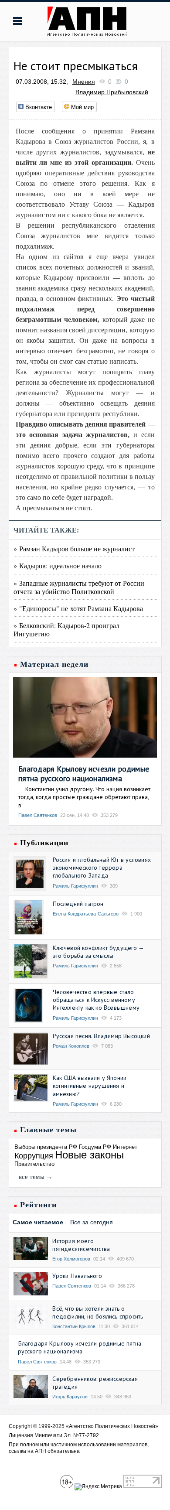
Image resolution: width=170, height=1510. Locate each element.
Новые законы (89, 1155)
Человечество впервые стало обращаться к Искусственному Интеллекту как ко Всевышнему (96, 999)
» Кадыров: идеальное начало (58, 565)
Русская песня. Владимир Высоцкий (101, 1036)
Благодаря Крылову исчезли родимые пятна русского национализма (84, 773)
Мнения (83, 81)
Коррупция (33, 1155)
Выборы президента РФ (45, 1147)
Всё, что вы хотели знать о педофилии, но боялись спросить (97, 1312)
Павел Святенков (37, 815)
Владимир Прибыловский (111, 92)
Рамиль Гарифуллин (75, 885)
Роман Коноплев (71, 1046)
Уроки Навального (77, 1276)
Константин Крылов (73, 1326)
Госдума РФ (95, 1147)
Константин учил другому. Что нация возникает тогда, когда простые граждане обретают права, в (84, 797)
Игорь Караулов (70, 1396)
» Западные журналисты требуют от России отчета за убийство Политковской (79, 587)
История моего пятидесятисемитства (81, 1245)
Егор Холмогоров (71, 1258)
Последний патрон (78, 904)
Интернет (125, 1147)
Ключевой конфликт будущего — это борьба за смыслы (98, 952)
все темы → (36, 1176)
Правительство (34, 1164)
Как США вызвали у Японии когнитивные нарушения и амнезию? (90, 1085)
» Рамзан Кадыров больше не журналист (74, 548)
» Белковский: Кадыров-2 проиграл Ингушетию (66, 629)
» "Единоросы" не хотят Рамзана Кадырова (78, 608)
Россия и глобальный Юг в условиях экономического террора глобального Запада (102, 867)
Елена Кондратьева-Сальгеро (86, 913)
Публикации (44, 842)
